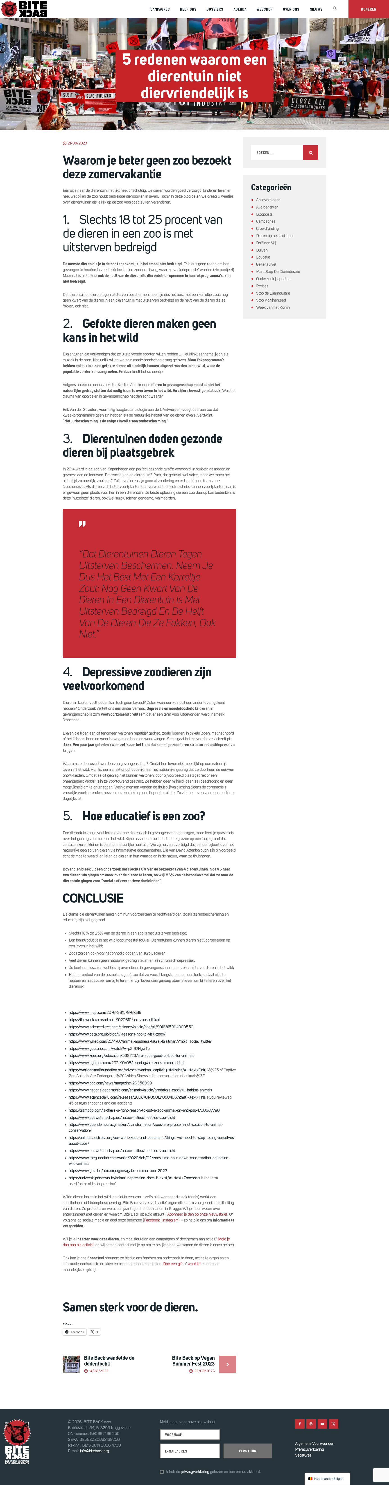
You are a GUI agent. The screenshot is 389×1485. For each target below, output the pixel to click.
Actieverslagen (268, 199)
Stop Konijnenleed (271, 300)
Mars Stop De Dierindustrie (278, 271)
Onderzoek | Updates (273, 278)
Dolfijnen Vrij (266, 243)
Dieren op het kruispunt (275, 235)
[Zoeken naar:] (284, 152)
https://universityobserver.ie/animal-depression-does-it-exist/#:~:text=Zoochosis (134, 1178)
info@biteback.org (94, 1450)
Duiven (262, 250)
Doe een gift (173, 1263)
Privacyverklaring (309, 1449)
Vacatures (303, 1455)
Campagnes (265, 221)
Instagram (170, 1220)
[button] (335, 8)
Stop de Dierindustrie (273, 293)
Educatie (263, 257)
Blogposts (264, 214)
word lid (194, 1263)
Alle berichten (267, 207)
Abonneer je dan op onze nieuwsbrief (197, 1214)
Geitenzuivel (266, 264)
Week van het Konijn (273, 307)
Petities (262, 286)
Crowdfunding (267, 228)
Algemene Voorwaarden (314, 1443)
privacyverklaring (195, 1471)
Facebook (152, 1220)
